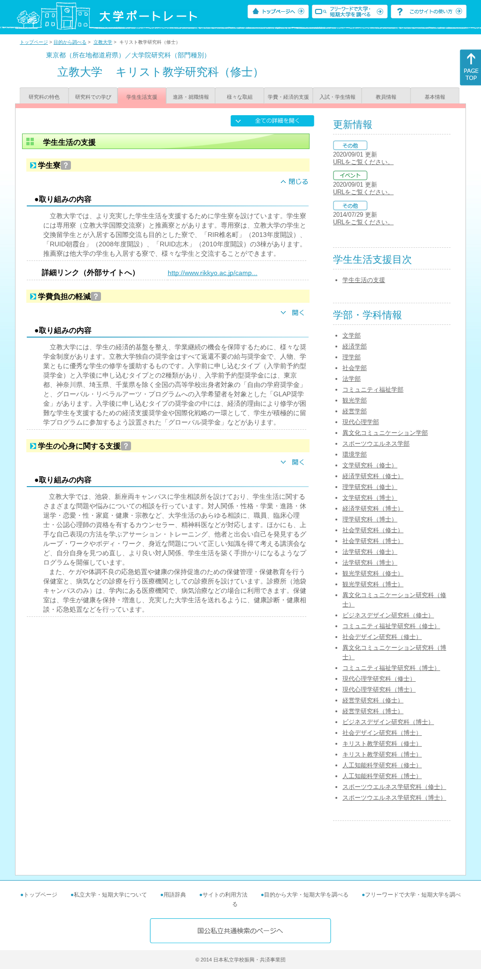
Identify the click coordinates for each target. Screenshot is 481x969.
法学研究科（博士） (369, 562)
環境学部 (354, 454)
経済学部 (354, 346)
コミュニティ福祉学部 (372, 389)
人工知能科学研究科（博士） (382, 776)
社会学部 (354, 367)
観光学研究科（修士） (372, 573)
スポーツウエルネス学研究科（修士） (394, 786)
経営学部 (354, 411)
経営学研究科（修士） (372, 700)
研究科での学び (93, 97)
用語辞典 (174, 894)
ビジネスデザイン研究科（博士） (388, 721)
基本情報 (435, 97)
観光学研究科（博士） (372, 584)
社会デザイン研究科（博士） (382, 732)
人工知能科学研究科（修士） (382, 765)
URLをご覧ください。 (363, 161)
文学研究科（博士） (369, 497)
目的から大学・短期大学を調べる (306, 894)
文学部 (351, 335)
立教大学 (102, 42)
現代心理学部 (360, 421)
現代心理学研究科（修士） (379, 678)
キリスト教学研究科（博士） (382, 754)
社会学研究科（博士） (372, 540)
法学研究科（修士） (369, 551)
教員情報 (386, 97)
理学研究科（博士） (369, 519)
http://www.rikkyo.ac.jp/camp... (212, 272)
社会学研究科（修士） (372, 530)
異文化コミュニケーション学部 (385, 432)
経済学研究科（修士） (372, 476)
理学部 (351, 357)
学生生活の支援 (363, 280)
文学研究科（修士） (369, 465)
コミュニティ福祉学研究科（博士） (391, 667)
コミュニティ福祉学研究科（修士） (391, 626)
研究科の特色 (44, 97)
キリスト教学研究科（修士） (382, 743)
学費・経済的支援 (288, 97)
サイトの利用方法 (225, 894)
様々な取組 (240, 97)
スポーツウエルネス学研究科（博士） (394, 797)
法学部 (351, 378)
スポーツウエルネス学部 (376, 443)
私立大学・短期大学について (110, 894)
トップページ (34, 42)
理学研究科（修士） (369, 486)
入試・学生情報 (337, 97)
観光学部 (354, 400)
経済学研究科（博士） (372, 508)
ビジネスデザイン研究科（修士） (388, 615)
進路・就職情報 (191, 97)
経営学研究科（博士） (372, 711)
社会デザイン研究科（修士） (382, 636)
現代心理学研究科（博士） (379, 689)
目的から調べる (70, 42)
